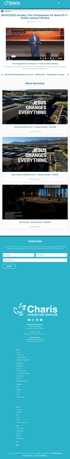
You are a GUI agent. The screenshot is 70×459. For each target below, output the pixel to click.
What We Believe (21, 357)
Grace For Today (21, 371)
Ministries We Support (23, 360)
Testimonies (20, 376)
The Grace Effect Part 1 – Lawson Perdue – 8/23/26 (35, 127)
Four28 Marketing (56, 453)
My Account (20, 431)
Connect (19, 384)
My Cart (19, 433)
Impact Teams (21, 397)
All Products (20, 428)
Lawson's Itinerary (22, 422)
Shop (17, 426)
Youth (18, 392)
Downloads (20, 438)
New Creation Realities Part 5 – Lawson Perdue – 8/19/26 (35, 175)
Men (18, 387)
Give (17, 442)
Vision (18, 352)
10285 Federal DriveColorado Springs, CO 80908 (35, 327)
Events (18, 407)
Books (18, 436)
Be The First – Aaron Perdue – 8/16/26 (35, 222)
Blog (17, 445)
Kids (18, 394)
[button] (58, 2)
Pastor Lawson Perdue (36, 67)
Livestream (20, 366)
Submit (9, 266)
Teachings (19, 363)
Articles (19, 378)
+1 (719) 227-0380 (35, 332)
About (18, 350)
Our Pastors (20, 355)
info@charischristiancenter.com (35, 334)
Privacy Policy (27, 456)
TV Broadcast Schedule (23, 373)
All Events (19, 410)
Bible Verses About (22, 381)
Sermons (8, 11)
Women (19, 389)
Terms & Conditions (40, 456)
